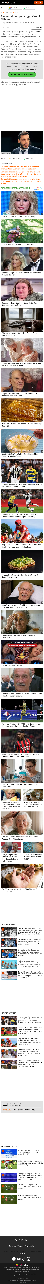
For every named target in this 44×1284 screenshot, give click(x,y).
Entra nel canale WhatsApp (23, 75)
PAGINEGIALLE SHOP (29, 1267)
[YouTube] (19, 1260)
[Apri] (2, 2)
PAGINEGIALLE (18, 1267)
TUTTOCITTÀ (18, 1269)
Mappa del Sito (30, 1251)
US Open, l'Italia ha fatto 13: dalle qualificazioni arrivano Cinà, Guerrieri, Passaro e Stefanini (20, 168)
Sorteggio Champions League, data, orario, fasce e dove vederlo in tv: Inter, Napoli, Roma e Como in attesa (21, 181)
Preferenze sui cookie (19, 1275)
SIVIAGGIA (29, 1269)
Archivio (22, 1253)
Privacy (25, 1274)
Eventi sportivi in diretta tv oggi (24, 1109)
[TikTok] (23, 1260)
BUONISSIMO (18, 1271)
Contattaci (20, 1251)
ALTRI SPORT (8, 12)
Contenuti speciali (9, 1251)
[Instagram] (28, 1260)
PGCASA (38, 1267)
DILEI (23, 1269)
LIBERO (6, 1267)
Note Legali (18, 1274)
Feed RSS (38, 1251)
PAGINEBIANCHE (9, 1269)
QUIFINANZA (35, 1269)
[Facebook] (14, 1260)
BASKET (17, 12)
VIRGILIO (11, 1267)
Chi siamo (10, 1274)
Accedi (38, 3)
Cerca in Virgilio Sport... (20, 1246)
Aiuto (28, 1275)
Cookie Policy (32, 1274)
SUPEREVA (26, 1271)
